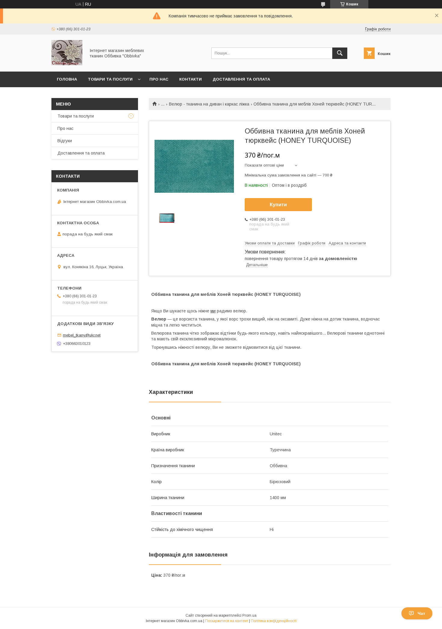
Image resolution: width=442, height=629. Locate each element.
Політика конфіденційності (273, 621)
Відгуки (64, 140)
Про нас (158, 79)
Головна (67, 79)
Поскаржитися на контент (226, 621)
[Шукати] (339, 53)
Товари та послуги (110, 79)
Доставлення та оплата (241, 79)
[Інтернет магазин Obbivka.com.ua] (66, 63)
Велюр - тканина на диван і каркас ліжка (209, 104)
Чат (421, 613)
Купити (278, 204)
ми (213, 310)
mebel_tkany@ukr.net (81, 335)
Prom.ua (249, 615)
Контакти (190, 79)
